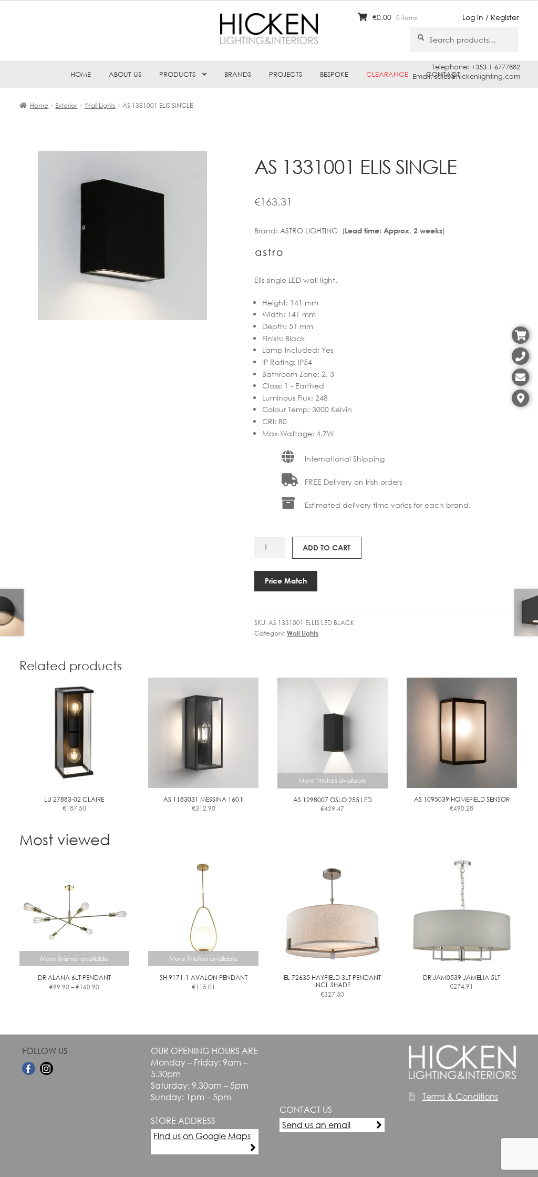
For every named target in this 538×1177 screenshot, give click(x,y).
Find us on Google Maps (202, 1135)
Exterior (66, 105)
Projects (285, 74)
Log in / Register (490, 17)
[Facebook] (28, 1068)
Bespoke (334, 74)
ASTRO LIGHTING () (362, 231)
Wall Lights (100, 105)
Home (80, 74)
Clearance (387, 74)
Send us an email (316, 1124)
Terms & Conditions (460, 1096)
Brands (237, 74)
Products (177, 74)
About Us (125, 74)
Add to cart (326, 547)
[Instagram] (46, 1068)
